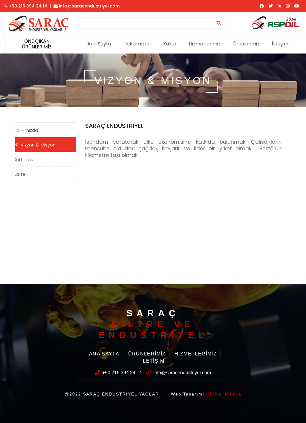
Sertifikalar (24, 159)
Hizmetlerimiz (205, 43)
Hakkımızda (137, 43)
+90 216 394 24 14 (27, 6)
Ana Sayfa (99, 43)
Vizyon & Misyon (38, 145)
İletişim (280, 43)
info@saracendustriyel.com (89, 6)
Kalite (169, 43)
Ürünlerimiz (246, 43)
